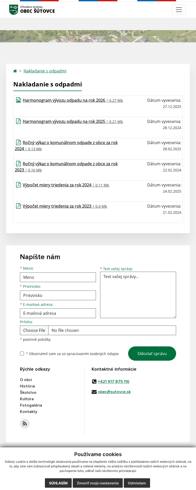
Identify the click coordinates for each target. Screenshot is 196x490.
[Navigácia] (179, 10)
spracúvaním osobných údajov (93, 353)
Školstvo (28, 393)
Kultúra (27, 399)
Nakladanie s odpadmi (44, 71)
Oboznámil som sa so (72, 353)
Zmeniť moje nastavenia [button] (98, 483)
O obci (26, 380)
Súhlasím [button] (58, 483)
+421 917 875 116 (113, 382)
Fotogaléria (31, 405)
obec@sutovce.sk (114, 392)
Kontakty (28, 412)
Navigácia (21, 9)
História (27, 386)
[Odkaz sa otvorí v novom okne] (25, 424)
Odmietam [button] (137, 483)
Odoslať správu (152, 353)
